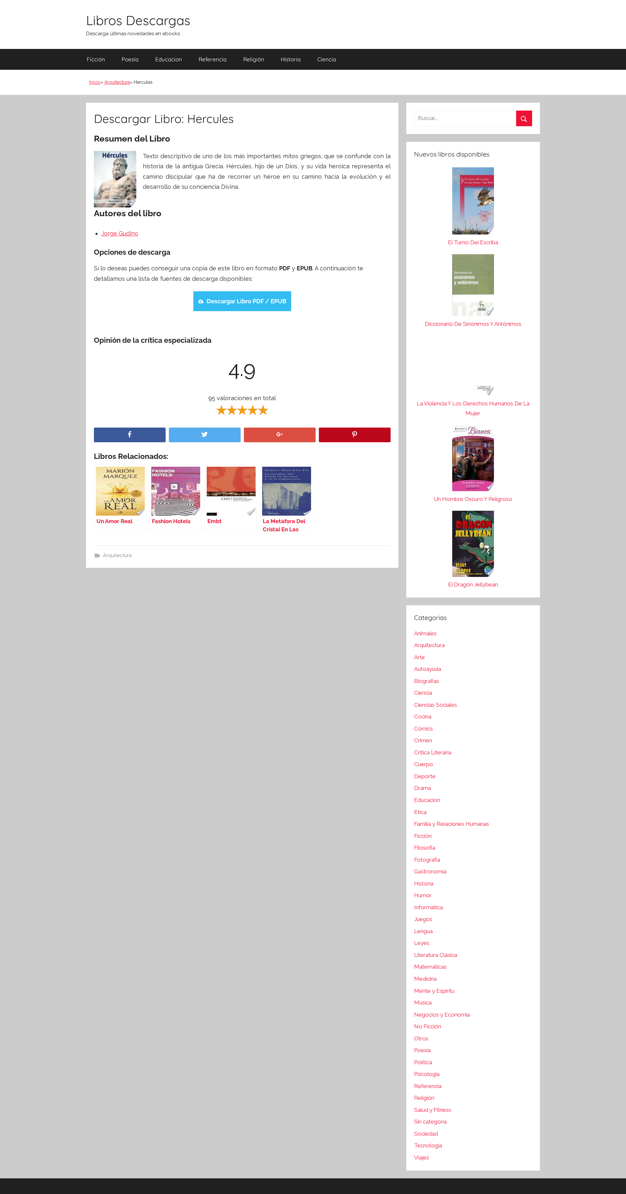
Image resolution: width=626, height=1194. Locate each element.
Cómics (423, 728)
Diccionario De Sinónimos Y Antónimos (473, 324)
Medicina (425, 978)
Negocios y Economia (442, 1014)
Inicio (94, 82)
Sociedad (426, 1133)
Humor (423, 895)
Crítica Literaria (432, 752)
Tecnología (428, 1145)
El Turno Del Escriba (473, 242)
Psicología (427, 1074)
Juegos (423, 919)
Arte (419, 657)
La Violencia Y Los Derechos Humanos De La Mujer (473, 408)
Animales (425, 633)
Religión (253, 59)
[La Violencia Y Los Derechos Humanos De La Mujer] (473, 367)
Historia (291, 59)
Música (423, 1002)
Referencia (213, 59)
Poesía (130, 59)
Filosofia (424, 847)
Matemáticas (430, 966)
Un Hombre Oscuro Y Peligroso (473, 499)
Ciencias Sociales (435, 705)
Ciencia (326, 59)
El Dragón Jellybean (473, 584)
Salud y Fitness (432, 1110)
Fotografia (427, 859)
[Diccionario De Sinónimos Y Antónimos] (473, 286)
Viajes (421, 1157)
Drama (422, 788)
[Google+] (280, 435)
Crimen (423, 740)
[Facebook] (130, 435)
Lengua (423, 931)
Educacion (168, 59)
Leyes (421, 943)
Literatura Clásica (435, 955)
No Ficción (427, 1026)
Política (423, 1062)
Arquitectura (117, 82)
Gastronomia (430, 871)
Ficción (96, 59)
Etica (420, 812)
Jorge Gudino (119, 233)
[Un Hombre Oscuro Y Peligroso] (473, 459)
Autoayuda (427, 669)
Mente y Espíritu (434, 991)
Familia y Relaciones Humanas (451, 824)
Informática (428, 907)
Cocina (422, 716)
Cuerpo (423, 764)
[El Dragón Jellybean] (473, 545)
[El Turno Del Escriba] (473, 202)
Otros (421, 1038)
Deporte (425, 776)
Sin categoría (430, 1121)
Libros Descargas (138, 20)
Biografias (426, 681)
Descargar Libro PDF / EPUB (246, 301)
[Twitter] (205, 435)
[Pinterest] (355, 435)
